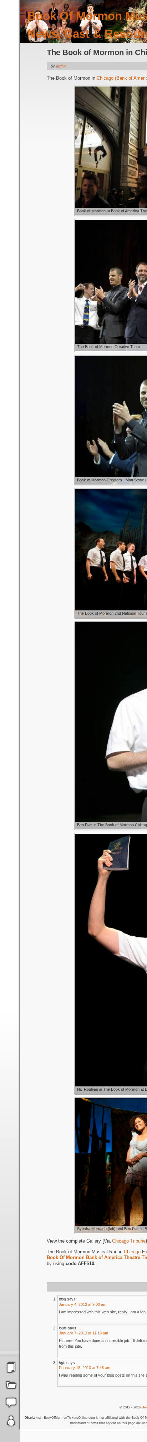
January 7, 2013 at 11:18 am (83, 1333)
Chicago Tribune (129, 1241)
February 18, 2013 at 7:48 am (84, 1368)
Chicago (132, 1251)
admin (61, 66)
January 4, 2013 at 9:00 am (82, 1304)
